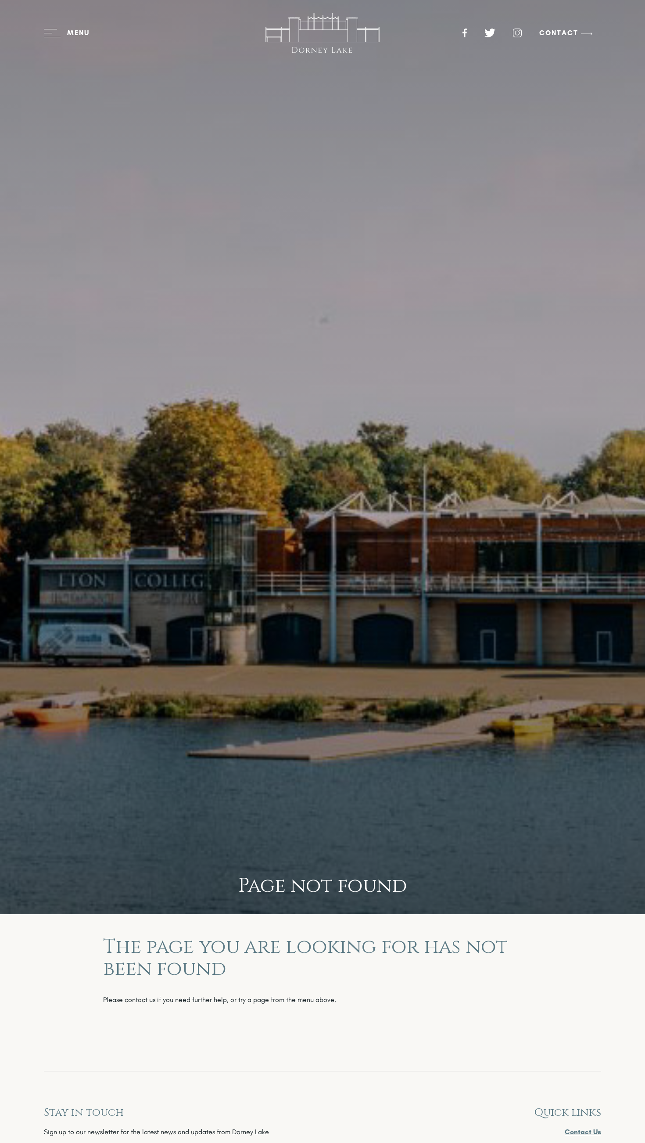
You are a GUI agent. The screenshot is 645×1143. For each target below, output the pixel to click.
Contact (558, 33)
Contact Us (583, 1132)
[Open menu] (67, 33)
